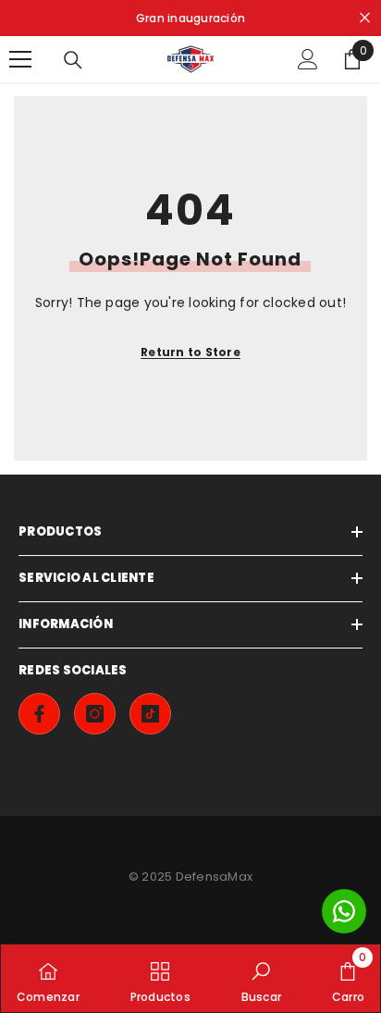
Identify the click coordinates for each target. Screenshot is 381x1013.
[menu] (20, 59)
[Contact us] (344, 911)
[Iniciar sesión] (308, 59)
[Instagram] (95, 714)
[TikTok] (150, 714)
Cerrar (365, 18)
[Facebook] (39, 714)
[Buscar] (73, 60)
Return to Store (190, 352)
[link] (261, 978)
